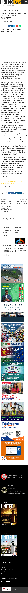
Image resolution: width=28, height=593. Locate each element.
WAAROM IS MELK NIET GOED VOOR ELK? (22, 203)
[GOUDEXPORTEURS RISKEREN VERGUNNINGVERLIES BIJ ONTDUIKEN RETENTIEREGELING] (8, 241)
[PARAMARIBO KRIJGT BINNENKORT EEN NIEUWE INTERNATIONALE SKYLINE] (8, 223)
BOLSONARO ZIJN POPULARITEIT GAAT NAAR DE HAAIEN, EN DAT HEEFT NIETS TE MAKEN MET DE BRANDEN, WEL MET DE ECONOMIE (7, 206)
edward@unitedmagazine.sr (9, 578)
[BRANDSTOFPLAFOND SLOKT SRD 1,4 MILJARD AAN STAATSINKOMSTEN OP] (20, 241)
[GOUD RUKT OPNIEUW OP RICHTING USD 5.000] (20, 223)
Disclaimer (5, 581)
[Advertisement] (14, 48)
